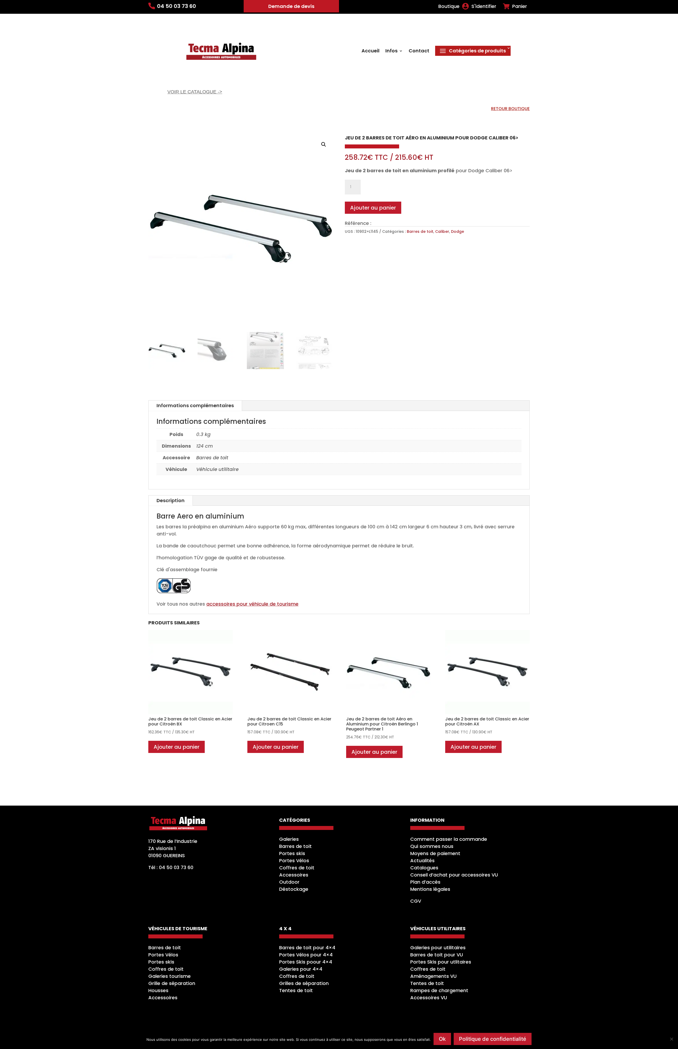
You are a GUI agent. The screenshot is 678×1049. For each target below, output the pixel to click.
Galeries (289, 839)
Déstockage (293, 889)
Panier (519, 6)
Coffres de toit (296, 867)
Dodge (457, 231)
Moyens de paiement (435, 853)
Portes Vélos (294, 860)
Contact (419, 51)
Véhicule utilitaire (217, 469)
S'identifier (483, 6)
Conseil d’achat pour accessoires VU (454, 874)
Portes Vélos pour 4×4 (306, 954)
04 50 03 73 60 (176, 6)
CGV (415, 901)
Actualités (422, 860)
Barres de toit (420, 231)
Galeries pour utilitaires (438, 947)
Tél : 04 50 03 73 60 (170, 867)
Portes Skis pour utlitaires (440, 962)
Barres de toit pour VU (436, 954)
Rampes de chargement (439, 990)
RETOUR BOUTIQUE (510, 109)
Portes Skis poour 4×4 (305, 962)
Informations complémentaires (195, 405)
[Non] (671, 1039)
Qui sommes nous (431, 846)
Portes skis (292, 853)
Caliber (442, 231)
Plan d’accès (425, 882)
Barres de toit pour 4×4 (307, 947)
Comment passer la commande (448, 839)
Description (171, 500)
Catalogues (424, 867)
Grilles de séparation (304, 983)
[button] (323, 144)
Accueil (371, 51)
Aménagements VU (433, 976)
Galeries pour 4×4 (300, 969)
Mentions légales (430, 889)
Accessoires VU (428, 997)
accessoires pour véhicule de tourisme (252, 604)
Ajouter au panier (373, 207)
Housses (158, 990)
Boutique (449, 6)
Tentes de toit (296, 990)
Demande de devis (291, 6)
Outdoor (289, 882)
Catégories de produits (477, 50)
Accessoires (293, 874)
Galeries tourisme (169, 976)
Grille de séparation (171, 983)
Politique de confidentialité (492, 1039)
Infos (391, 51)
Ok (442, 1039)
